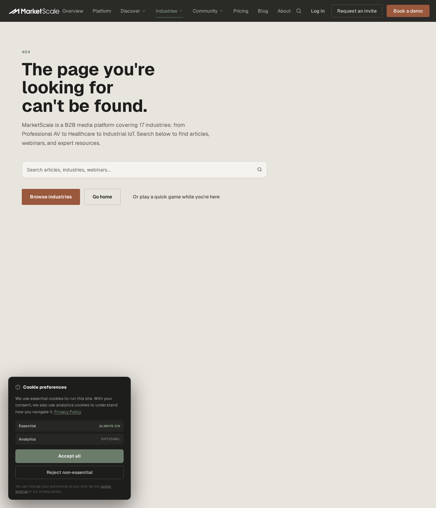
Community (205, 11)
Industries (166, 11)
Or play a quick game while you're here (176, 197)
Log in (318, 11)
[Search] (298, 10)
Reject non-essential (70, 472)
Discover (130, 11)
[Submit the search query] (259, 169)
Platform (102, 11)
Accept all (69, 456)
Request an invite (357, 11)
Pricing (240, 11)
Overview (72, 11)
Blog (263, 11)
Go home (102, 197)
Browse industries (51, 197)
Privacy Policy (67, 412)
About (284, 11)
